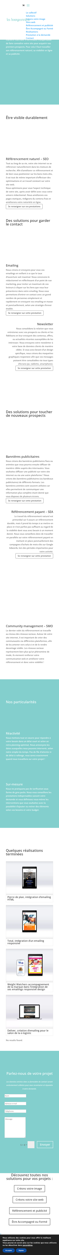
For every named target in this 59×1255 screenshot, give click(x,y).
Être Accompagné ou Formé (29, 1222)
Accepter (8, 1250)
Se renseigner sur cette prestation (24, 313)
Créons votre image (29, 1188)
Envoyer (45, 1144)
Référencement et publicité (29, 1211)
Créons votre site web (29, 1199)
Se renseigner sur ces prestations (24, 206)
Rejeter (21, 1250)
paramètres (28, 1245)
